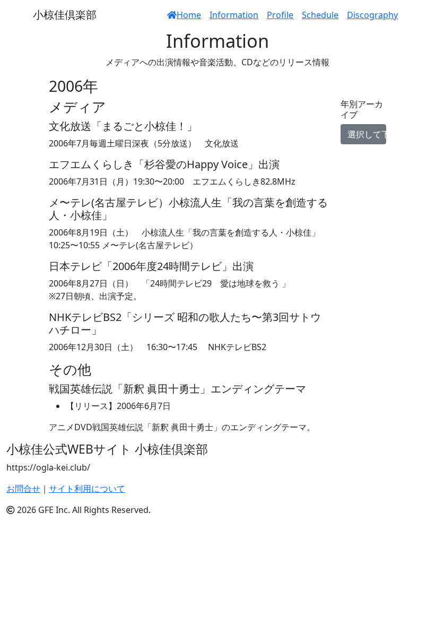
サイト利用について (87, 488)
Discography (372, 15)
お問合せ (23, 488)
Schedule (320, 15)
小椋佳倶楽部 (65, 14)
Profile (280, 15)
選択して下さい (366, 134)
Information (234, 15)
